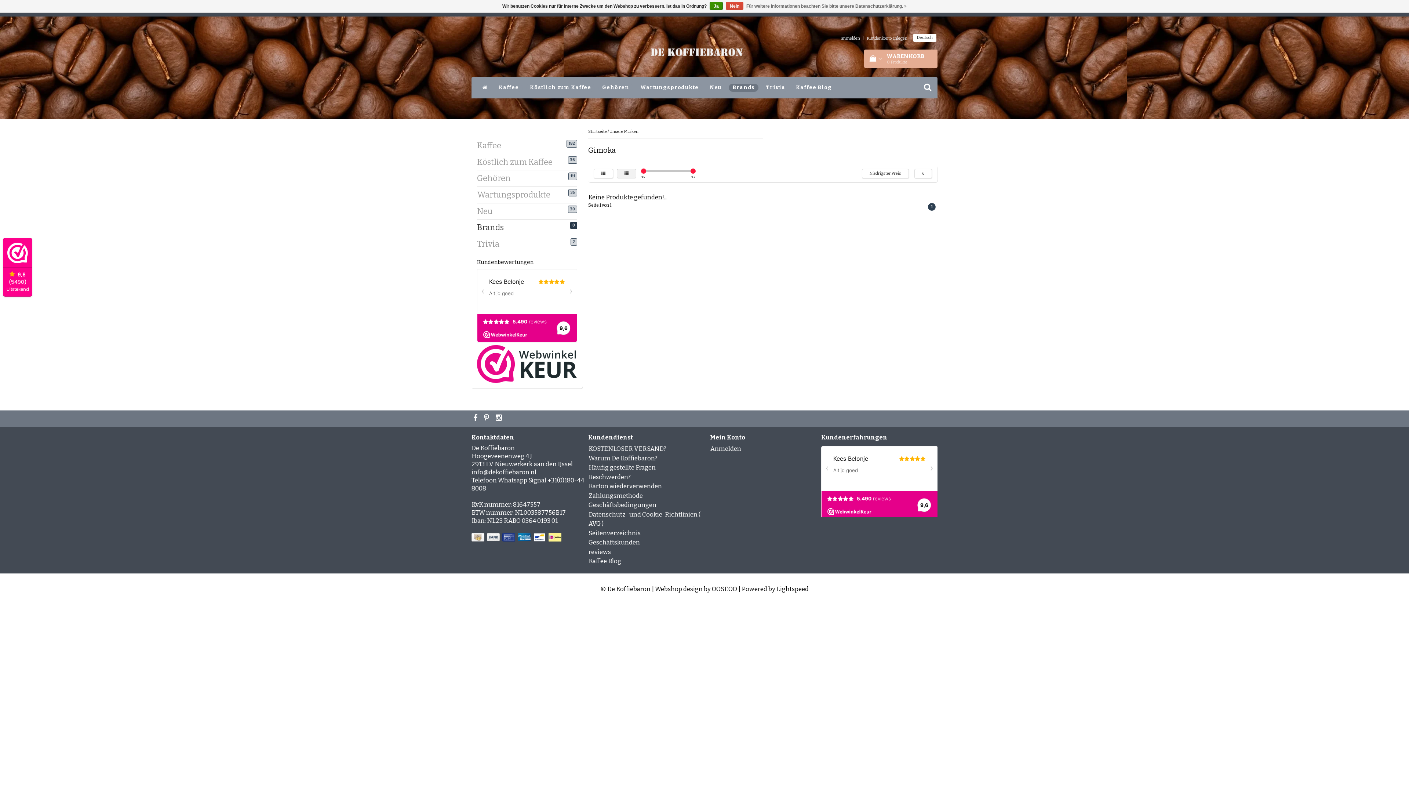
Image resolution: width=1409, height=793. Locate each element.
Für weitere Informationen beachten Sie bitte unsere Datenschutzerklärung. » (826, 6)
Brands (743, 87)
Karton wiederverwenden (625, 486)
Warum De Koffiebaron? (623, 458)
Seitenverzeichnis (615, 533)
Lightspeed (792, 589)
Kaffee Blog (813, 87)
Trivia (775, 87)
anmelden (850, 38)
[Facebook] (476, 418)
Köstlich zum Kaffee (560, 87)
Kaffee (509, 87)
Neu (716, 87)
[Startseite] (485, 88)
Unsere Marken (623, 131)
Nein (734, 6)
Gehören (615, 87)
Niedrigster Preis (885, 173)
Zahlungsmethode (616, 496)
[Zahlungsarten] (517, 538)
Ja (716, 6)
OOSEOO (724, 589)
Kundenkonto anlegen (887, 38)
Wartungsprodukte (669, 87)
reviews (600, 552)
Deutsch (925, 37)
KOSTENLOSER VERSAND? (627, 449)
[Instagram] (500, 418)
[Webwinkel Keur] (527, 363)
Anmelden (725, 449)
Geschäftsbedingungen (622, 505)
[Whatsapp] (487, 418)
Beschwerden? (610, 477)
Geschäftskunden (614, 542)
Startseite (597, 131)
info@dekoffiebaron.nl (504, 472)
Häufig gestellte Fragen (622, 467)
